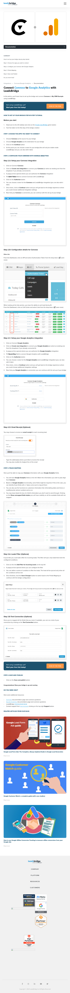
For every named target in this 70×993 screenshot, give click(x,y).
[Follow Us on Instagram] (28, 984)
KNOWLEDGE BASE (20, 704)
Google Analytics (11, 702)
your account (24, 706)
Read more (7, 756)
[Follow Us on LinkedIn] (34, 984)
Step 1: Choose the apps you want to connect (16, 63)
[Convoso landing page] (19, 27)
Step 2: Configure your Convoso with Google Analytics (18, 66)
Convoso (9, 700)
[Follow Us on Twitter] (47, 984)
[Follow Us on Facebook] (22, 984)
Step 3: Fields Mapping (10, 70)
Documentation (10, 47)
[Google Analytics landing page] (50, 27)
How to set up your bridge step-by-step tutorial (16, 59)
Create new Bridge (41, 125)
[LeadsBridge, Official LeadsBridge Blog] (10, 3)
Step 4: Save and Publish (10, 74)
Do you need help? (9, 77)
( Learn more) (58, 307)
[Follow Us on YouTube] (41, 984)
